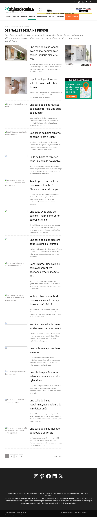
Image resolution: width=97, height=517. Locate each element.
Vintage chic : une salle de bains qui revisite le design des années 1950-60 (45, 300)
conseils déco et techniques (38, 498)
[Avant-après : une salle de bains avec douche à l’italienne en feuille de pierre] (16, 187)
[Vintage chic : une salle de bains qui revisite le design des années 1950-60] (16, 302)
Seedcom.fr (19, 515)
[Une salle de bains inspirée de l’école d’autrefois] (16, 435)
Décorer (32, 17)
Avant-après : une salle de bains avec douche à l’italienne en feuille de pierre (46, 185)
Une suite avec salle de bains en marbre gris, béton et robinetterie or (45, 215)
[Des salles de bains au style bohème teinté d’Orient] (16, 139)
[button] (89, 17)
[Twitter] (90, 1)
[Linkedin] (82, 1)
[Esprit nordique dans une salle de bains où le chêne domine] (16, 85)
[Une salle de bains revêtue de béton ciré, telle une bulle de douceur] (16, 111)
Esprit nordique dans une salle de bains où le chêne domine (44, 83)
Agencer (24, 17)
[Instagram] (79, 1)
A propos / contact (67, 512)
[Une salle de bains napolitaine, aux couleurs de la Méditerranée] (16, 407)
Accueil (8, 17)
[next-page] (21, 456)
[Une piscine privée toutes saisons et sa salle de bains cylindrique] (16, 379)
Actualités (60, 17)
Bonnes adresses (72, 17)
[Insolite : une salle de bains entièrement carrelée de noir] (16, 330)
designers (27, 503)
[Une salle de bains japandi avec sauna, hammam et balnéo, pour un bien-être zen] (16, 53)
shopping (63, 498)
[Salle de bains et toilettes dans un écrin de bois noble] (16, 163)
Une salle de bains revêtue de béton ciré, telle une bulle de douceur (45, 108)
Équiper (16, 17)
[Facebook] (75, 1)
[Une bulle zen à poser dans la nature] (16, 354)
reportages (71, 498)
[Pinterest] (86, 1)
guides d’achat (53, 498)
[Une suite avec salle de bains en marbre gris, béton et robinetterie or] (16, 218)
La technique (42, 17)
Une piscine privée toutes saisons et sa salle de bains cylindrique (45, 376)
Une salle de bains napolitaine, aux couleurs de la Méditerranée (45, 404)
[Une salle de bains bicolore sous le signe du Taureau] (16, 246)
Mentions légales (81, 512)
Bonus (51, 17)
